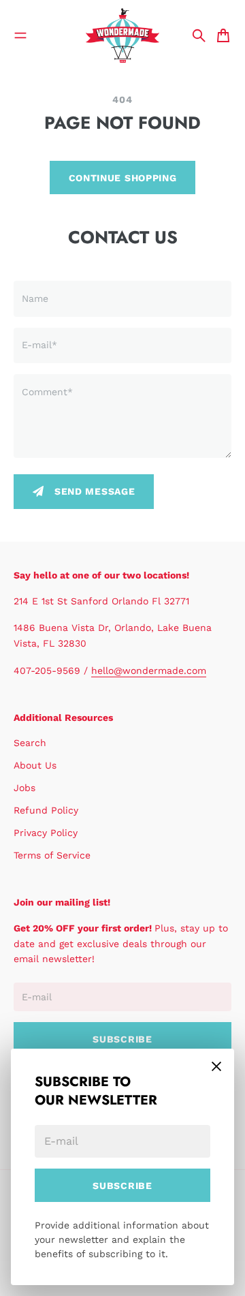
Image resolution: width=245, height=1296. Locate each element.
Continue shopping (123, 177)
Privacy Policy (46, 832)
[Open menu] (20, 35)
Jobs (24, 787)
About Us (35, 765)
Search (30, 742)
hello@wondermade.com (148, 670)
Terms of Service (52, 855)
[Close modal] (216, 1066)
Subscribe (122, 1185)
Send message (94, 491)
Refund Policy (46, 810)
